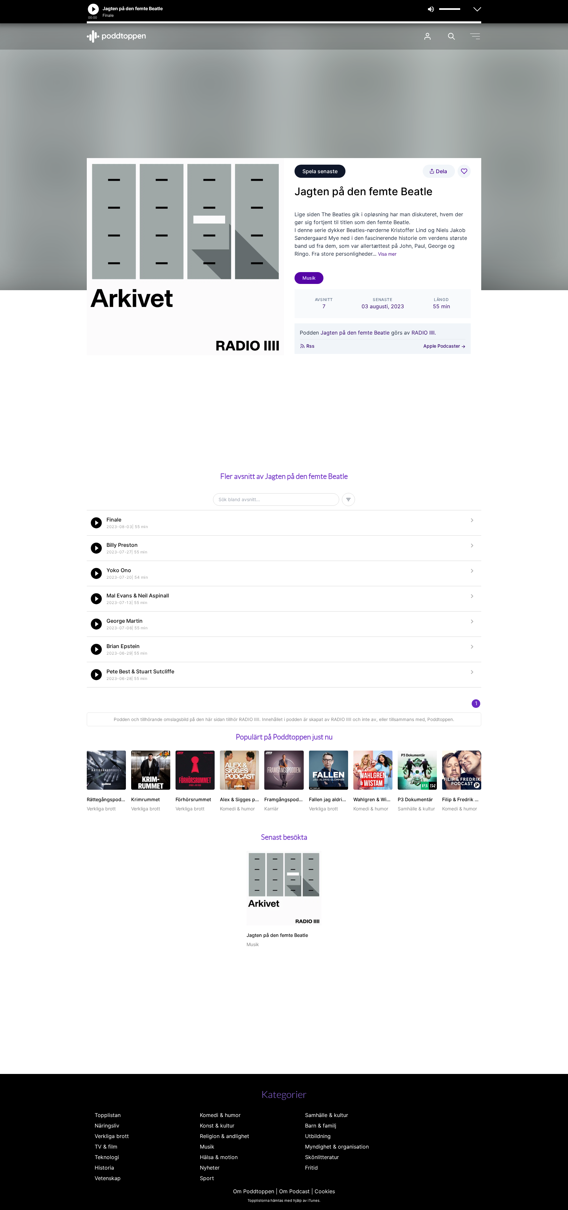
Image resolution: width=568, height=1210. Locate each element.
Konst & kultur (217, 1125)
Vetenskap (108, 1178)
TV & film (106, 1146)
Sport (207, 1178)
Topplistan (108, 1115)
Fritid (311, 1167)
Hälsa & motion (219, 1157)
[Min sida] (427, 36)
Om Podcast (294, 1191)
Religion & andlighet (224, 1136)
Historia (104, 1167)
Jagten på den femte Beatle (355, 332)
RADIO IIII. (424, 332)
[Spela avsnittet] (96, 523)
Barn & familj (320, 1125)
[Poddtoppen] (116, 36)
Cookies (325, 1191)
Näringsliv (107, 1125)
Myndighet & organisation (337, 1146)
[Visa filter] (348, 499)
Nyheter (210, 1167)
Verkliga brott (112, 1136)
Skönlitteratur (322, 1157)
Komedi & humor (220, 1115)
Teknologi (107, 1157)
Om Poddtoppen (253, 1191)
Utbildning (318, 1136)
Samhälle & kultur (326, 1115)
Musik (309, 278)
